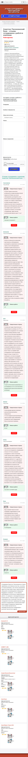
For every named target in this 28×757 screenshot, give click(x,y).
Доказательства (7, 157)
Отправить (14, 169)
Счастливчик (6, 183)
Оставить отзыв (11, 16)
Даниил (5, 401)
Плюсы (5, 120)
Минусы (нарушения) (8, 138)
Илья (4, 501)
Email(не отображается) (9, 109)
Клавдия (5, 539)
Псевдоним (6, 104)
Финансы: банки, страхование (11, 47)
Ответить (14, 225)
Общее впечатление (8, 115)
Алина (4, 439)
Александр (6, 231)
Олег (4, 318)
